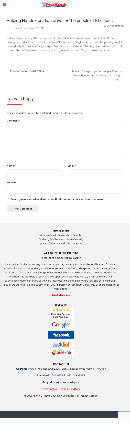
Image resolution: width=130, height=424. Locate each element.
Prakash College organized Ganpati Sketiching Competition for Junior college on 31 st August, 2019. (97, 75)
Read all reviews (61, 295)
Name (11, 165)
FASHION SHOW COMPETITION (25, 71)
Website (12, 182)
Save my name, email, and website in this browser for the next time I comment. (57, 199)
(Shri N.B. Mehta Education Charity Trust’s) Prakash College (65, 395)
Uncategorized (14, 28)
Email (72, 165)
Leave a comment (115, 26)
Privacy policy (49, 388)
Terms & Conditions (69, 388)
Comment (13, 120)
